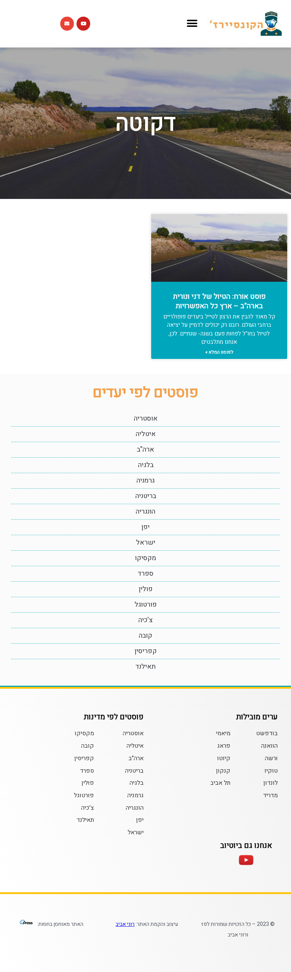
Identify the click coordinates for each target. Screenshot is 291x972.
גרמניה (145, 480)
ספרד (145, 573)
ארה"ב (145, 449)
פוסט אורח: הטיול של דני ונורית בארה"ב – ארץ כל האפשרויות (219, 301)
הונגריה (145, 511)
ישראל (145, 542)
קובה (145, 635)
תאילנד (145, 666)
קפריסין (146, 651)
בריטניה (145, 496)
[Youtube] (83, 23)
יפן (145, 527)
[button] (192, 23)
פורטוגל (146, 604)
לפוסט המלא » (219, 352)
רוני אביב (125, 924)
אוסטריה (146, 418)
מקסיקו (145, 558)
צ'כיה (145, 620)
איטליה (146, 434)
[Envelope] (67, 23)
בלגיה (145, 465)
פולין (146, 589)
